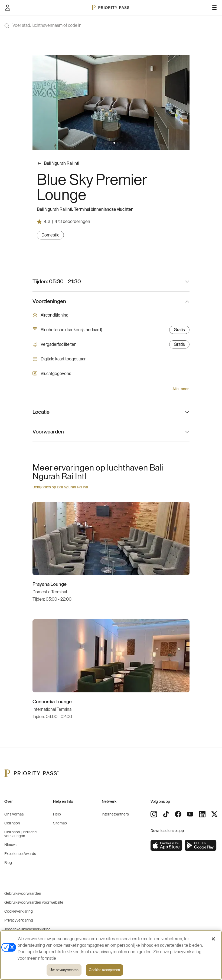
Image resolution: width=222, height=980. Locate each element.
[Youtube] (190, 814)
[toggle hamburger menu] (214, 7)
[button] (101, 143)
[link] (166, 845)
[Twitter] (214, 814)
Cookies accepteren (104, 970)
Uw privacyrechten (64, 970)
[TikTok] (166, 814)
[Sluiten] (213, 939)
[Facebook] (178, 814)
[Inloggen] (7, 7)
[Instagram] (154, 814)
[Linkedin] (202, 814)
